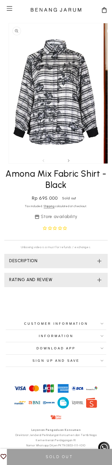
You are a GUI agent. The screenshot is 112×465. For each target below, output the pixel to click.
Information (56, 336)
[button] (9, 8)
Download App (56, 348)
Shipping (49, 206)
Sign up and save (56, 360)
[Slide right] (68, 160)
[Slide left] (43, 160)
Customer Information (56, 323)
